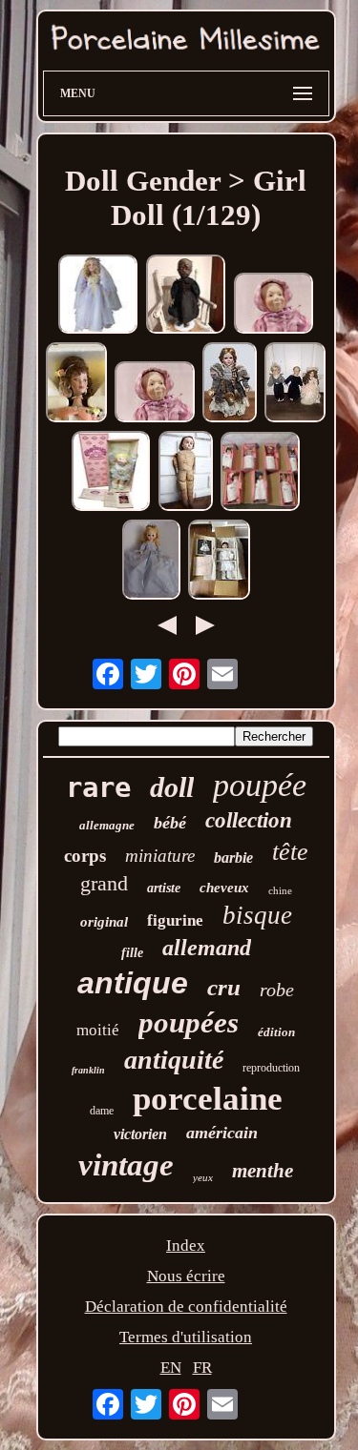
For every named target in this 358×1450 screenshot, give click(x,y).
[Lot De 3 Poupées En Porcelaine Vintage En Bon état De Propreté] (295, 384)
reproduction (271, 1067)
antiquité (173, 1059)
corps (85, 856)
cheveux (224, 887)
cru (224, 987)
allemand (206, 947)
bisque (257, 915)
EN (170, 1367)
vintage (126, 1165)
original (104, 921)
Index (185, 1245)
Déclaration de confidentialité (186, 1306)
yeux (203, 1177)
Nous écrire (186, 1276)
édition (276, 1032)
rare (98, 787)
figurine (175, 920)
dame (102, 1110)
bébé (170, 822)
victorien (140, 1134)
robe (277, 989)
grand (104, 883)
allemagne (107, 825)
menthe (262, 1170)
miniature (160, 856)
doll (172, 787)
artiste (163, 888)
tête (290, 852)
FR (202, 1367)
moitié (97, 1030)
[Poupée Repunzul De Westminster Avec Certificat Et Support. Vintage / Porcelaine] (229, 384)
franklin (88, 1070)
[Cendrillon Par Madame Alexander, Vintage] (151, 562)
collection (248, 820)
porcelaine (208, 1098)
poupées (188, 1022)
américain (222, 1132)
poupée (259, 785)
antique (132, 983)
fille (132, 953)
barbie (233, 857)
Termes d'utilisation (185, 1337)
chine (280, 890)
